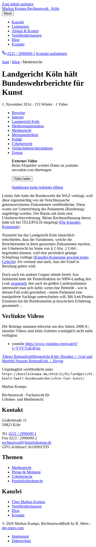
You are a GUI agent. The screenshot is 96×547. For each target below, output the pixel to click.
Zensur (17, 152)
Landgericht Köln (25, 121)
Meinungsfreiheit (25, 135)
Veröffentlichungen (27, 35)
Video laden (22, 179)
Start (5, 62)
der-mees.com (13, 528)
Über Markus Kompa (28, 502)
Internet (18, 117)
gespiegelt (18, 283)
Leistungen (20, 26)
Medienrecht (21, 130)
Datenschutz (21, 541)
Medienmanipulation (28, 126)
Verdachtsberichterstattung (32, 148)
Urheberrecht (22, 144)
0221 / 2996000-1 (22, 433)
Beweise (18, 113)
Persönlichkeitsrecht (27, 481)
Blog (15, 40)
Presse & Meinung (26, 472)
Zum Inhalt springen (17, 4)
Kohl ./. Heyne (39, 361)
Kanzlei (18, 22)
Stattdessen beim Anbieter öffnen (37, 187)
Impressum (20, 536)
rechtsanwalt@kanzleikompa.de (26, 442)
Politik (17, 139)
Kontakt (18, 44)
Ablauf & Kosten (25, 31)
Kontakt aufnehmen (51, 53)
